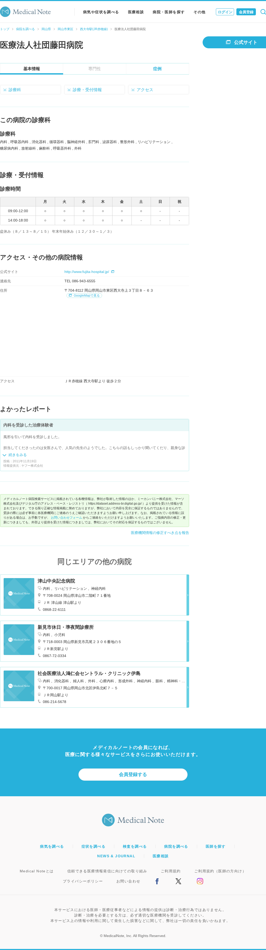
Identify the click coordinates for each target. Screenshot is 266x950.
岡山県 (46, 29)
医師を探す (216, 846)
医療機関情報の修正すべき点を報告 (160, 533)
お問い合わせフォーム (66, 517)
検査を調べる (135, 846)
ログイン (225, 12)
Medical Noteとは (37, 871)
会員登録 (246, 12)
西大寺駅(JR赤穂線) (94, 29)
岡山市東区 (65, 29)
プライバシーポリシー (83, 881)
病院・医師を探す (169, 12)
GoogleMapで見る (86, 295)
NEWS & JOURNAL (116, 856)
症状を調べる (93, 846)
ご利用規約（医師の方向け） (220, 871)
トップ (4, 29)
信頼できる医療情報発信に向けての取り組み (107, 871)
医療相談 (136, 12)
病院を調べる (25, 29)
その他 (199, 12)
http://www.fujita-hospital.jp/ (86, 272)
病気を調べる (52, 846)
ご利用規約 (171, 871)
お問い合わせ (128, 881)
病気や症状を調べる (101, 12)
